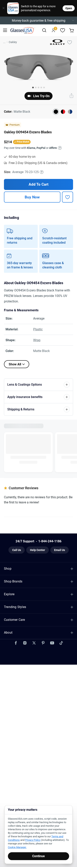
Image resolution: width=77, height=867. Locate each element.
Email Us (59, 547)
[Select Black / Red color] (63, 112)
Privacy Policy (32, 839)
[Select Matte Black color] (56, 112)
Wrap (36, 340)
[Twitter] (34, 630)
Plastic (38, 329)
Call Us (16, 547)
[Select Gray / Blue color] (70, 112)
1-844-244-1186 (49, 539)
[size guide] (41, 172)
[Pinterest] (43, 630)
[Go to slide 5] (44, 87)
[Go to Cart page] (72, 30)
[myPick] (69, 42)
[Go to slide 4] (41, 87)
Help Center (37, 547)
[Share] (71, 96)
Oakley (13, 42)
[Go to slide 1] (33, 87)
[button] (38, 20)
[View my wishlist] (62, 30)
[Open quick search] (44, 30)
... (4, 42)
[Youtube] (52, 630)
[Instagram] (24, 630)
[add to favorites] (67, 197)
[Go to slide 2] (36, 87)
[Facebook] (15, 630)
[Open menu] (5, 30)
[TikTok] (61, 630)
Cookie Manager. (17, 847)
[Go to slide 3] (38, 87)
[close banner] (2, 8)
